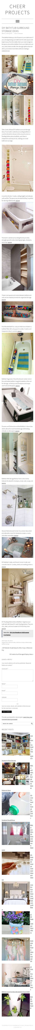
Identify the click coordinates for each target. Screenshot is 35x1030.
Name (4, 684)
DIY (8, 640)
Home (11, 640)
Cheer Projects (17, 9)
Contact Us (18, 1027)
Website (4, 697)
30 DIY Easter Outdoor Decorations (31, 924)
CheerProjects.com (18, 1025)
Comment (5, 669)
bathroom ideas (12, 642)
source (18, 200)
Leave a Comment (18, 33)
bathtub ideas (28, 642)
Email (4, 690)
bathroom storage (20, 642)
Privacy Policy (29, 1025)
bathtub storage (5, 644)
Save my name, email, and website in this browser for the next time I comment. (16, 707)
